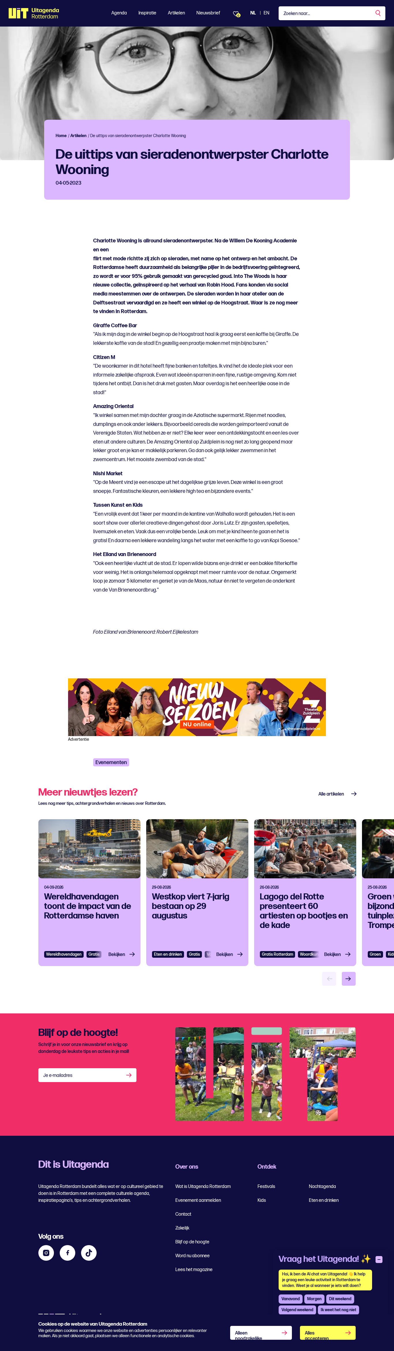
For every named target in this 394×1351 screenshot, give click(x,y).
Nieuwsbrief (208, 13)
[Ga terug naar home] (34, 13)
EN (266, 13)
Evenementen (111, 762)
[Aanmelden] (129, 1075)
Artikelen (176, 13)
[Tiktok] (89, 1253)
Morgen (314, 1298)
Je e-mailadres (57, 1075)
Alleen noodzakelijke (248, 1335)
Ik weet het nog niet (338, 1309)
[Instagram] (46, 1253)
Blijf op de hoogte (192, 1242)
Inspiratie (147, 13)
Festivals (266, 1186)
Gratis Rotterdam (277, 954)
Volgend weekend (297, 1309)
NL (253, 13)
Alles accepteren (317, 1335)
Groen (375, 954)
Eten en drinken (168, 954)
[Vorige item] (329, 979)
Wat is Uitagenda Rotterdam (203, 1186)
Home (61, 135)
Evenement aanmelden (198, 1200)
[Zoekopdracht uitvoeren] (378, 13)
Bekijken (116, 954)
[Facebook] (67, 1253)
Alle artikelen (331, 794)
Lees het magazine (194, 1270)
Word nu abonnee (192, 1256)
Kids (262, 1200)
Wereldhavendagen (64, 954)
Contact (183, 1214)
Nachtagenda (322, 1186)
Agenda (119, 13)
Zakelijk (182, 1228)
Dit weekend (340, 1298)
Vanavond (291, 1298)
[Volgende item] (349, 979)
